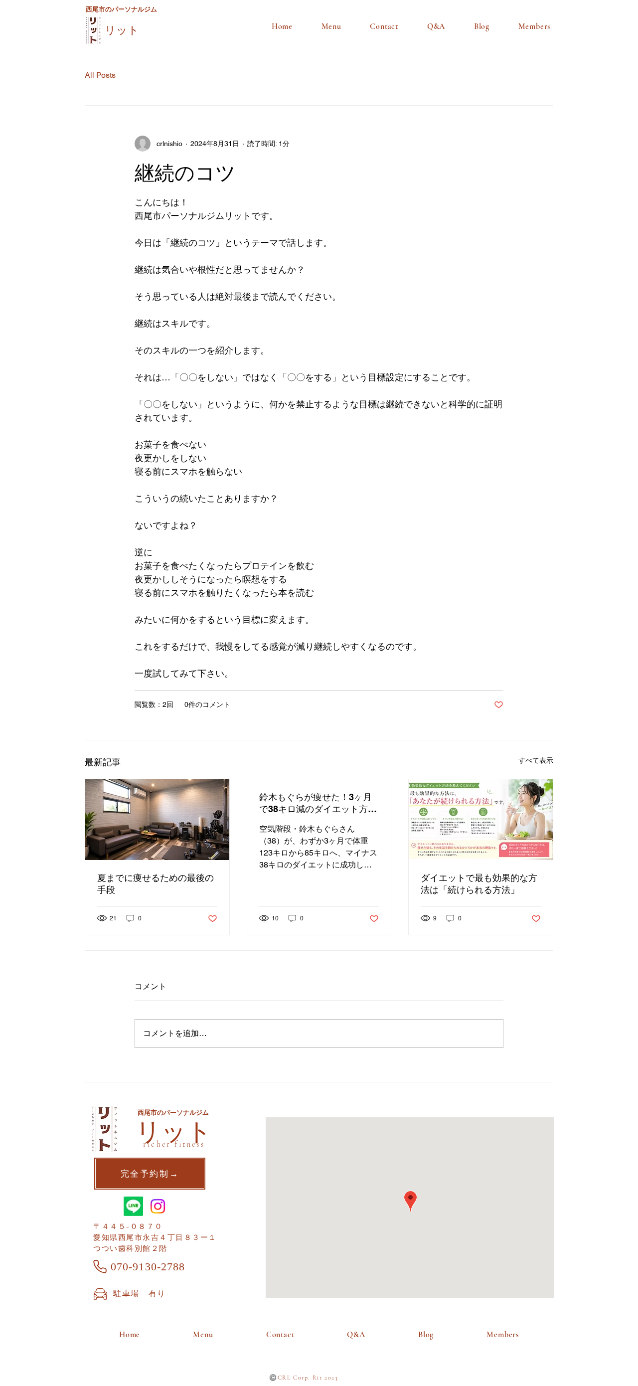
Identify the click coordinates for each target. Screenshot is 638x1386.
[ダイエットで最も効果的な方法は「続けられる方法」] (481, 819)
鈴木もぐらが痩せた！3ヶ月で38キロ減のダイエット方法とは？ (318, 803)
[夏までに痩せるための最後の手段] (157, 819)
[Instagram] (157, 1206)
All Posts (100, 75)
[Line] (133, 1206)
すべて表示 (535, 760)
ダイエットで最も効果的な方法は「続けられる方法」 (479, 883)
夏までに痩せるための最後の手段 (155, 883)
